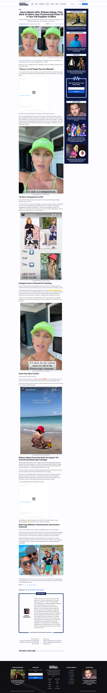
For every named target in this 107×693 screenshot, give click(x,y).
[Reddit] (59, 24)
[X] (53, 24)
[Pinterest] (61, 24)
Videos (56, 4)
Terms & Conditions (25, 691)
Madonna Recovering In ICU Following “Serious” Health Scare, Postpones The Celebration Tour (52, 642)
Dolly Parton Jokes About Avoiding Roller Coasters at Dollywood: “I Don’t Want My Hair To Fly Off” (29, 642)
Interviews (41, 4)
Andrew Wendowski (26, 616)
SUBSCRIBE (85, 4)
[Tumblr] (55, 24)
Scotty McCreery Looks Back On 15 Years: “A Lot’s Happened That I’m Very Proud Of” (76, 28)
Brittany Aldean (32, 60)
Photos (52, 4)
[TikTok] (85, 1)
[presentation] (76, 19)
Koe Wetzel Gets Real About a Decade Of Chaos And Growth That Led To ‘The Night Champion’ (17, 682)
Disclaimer (32, 691)
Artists (47, 4)
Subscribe (76, 91)
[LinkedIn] (57, 24)
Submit (35, 677)
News (32, 4)
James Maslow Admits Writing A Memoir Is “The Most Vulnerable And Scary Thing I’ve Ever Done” (76, 119)
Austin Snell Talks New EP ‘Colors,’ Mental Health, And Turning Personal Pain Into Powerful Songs (76, 50)
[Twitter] (80, 1)
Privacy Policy (19, 691)
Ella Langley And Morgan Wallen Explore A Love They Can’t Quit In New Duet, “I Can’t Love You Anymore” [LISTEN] (76, 72)
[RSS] (87, 1)
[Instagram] (84, 1)
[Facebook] (78, 1)
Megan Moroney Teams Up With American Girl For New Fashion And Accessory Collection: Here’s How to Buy (76, 160)
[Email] (62, 24)
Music (36, 4)
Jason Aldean (22, 60)
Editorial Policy (13, 691)
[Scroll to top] (104, 691)
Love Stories (63, 4)
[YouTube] (82, 1)
